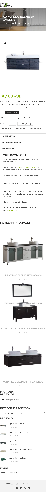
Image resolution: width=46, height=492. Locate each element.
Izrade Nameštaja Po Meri (26, 167)
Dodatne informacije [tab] (11, 142)
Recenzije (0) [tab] (8, 148)
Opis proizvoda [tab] (9, 136)
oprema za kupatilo (35, 128)
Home (5, 23)
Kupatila (13, 118)
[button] (5, 43)
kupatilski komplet (21, 128)
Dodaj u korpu (12, 112)
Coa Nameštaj (12, 210)
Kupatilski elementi (23, 118)
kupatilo (12, 124)
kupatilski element (7, 128)
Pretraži (3, 399)
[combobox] (12, 412)
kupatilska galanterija (25, 124)
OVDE (16, 162)
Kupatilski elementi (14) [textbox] (11, 413)
